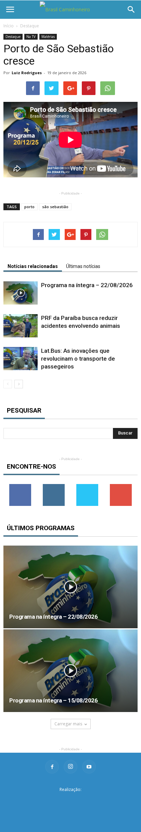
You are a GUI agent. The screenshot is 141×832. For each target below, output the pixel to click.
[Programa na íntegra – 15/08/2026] (70, 670)
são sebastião (55, 206)
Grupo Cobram (70, 800)
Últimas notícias (83, 266)
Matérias (48, 36)
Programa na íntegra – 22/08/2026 (87, 285)
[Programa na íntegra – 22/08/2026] (20, 293)
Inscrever (120, 486)
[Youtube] (89, 767)
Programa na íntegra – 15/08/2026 (53, 700)
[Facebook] (52, 767)
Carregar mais (68, 724)
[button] (131, 9)
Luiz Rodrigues (27, 72)
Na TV (31, 36)
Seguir (54, 486)
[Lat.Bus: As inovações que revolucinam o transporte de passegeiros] (20, 359)
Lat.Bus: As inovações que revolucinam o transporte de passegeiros (78, 358)
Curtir (20, 486)
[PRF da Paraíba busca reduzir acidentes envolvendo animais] (20, 326)
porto (29, 206)
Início (8, 26)
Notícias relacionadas (33, 266)
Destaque (29, 26)
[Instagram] (70, 767)
